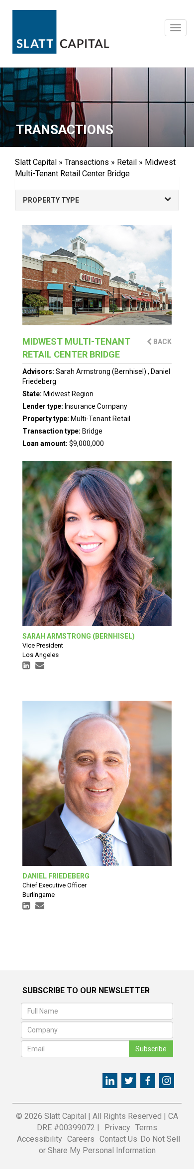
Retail (127, 162)
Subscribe (151, 1049)
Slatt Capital (36, 162)
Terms (146, 1127)
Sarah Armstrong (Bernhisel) (102, 371)
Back (162, 342)
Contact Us (118, 1139)
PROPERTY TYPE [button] (51, 200)
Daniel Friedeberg (56, 876)
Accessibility (39, 1139)
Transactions (87, 162)
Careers (81, 1139)
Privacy (117, 1127)
